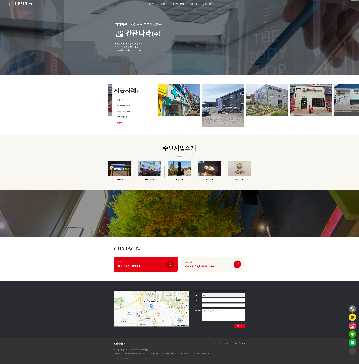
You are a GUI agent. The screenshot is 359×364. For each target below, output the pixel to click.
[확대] (186, 305)
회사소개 (214, 343)
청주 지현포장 (121, 100)
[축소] (186, 308)
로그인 (352, 0)
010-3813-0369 (203, 353)
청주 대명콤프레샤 (123, 111)
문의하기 (170, 264)
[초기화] (186, 311)
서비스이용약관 (224, 343)
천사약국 (119, 105)
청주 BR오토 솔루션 (124, 117)
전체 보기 (120, 123)
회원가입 (357, 0)
